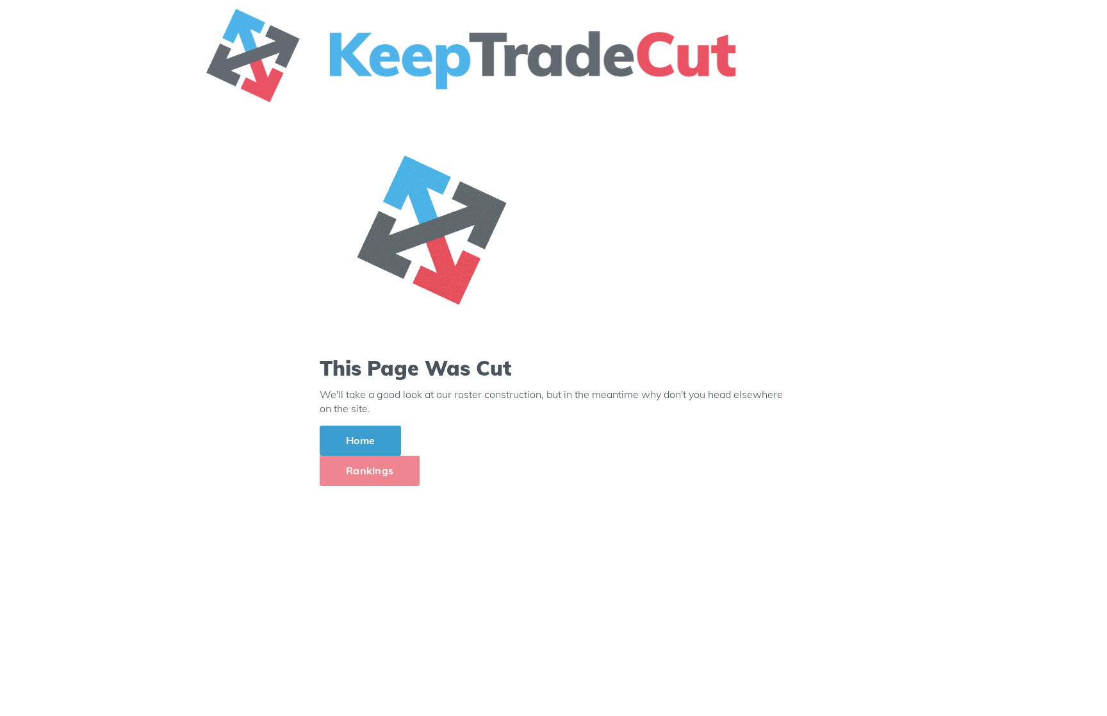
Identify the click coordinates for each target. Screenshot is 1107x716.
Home (360, 440)
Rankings (369, 470)
